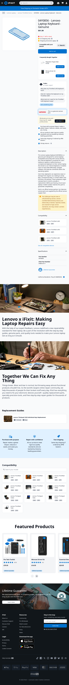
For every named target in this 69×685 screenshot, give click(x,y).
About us (5, 618)
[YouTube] (52, 658)
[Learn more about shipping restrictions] (51, 38)
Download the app (26, 637)
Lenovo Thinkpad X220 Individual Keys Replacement (29, 417)
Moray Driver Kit (50, 71)
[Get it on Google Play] (26, 646)
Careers (4, 627)
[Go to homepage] (10, 3)
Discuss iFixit (6, 624)
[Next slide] (36, 576)
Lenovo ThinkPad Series (25, 13)
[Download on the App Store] (26, 641)
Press (21, 629)
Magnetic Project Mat (52, 62)
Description (42, 151)
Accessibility (6, 640)
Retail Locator (23, 624)
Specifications (43, 251)
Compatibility (42, 216)
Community (22, 618)
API (3, 629)
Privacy (4, 643)
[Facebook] (41, 658)
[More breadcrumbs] (3, 13)
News (21, 632)
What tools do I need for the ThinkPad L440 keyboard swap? (52, 100)
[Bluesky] (59, 658)
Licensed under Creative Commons (39, 680)
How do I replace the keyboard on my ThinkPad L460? (52, 95)
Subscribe (55, 626)
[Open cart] (62, 3)
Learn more (11, 602)
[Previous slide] (32, 576)
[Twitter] (44, 658)
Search (62, 45)
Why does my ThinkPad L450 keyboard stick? (52, 89)
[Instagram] (48, 658)
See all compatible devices (46, 245)
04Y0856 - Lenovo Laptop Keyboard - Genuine (47, 13)
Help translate (6, 658)
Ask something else (46, 104)
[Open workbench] (58, 3)
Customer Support (7, 621)
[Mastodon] (55, 658)
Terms (4, 646)
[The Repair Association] (66, 658)
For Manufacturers (25, 627)
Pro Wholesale (23, 621)
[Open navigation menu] (2, 3)
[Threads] (62, 658)
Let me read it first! (51, 629)
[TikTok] (37, 658)
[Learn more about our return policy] (51, 143)
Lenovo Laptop (11, 13)
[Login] (66, 3)
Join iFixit (60, 121)
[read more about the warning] (63, 277)
